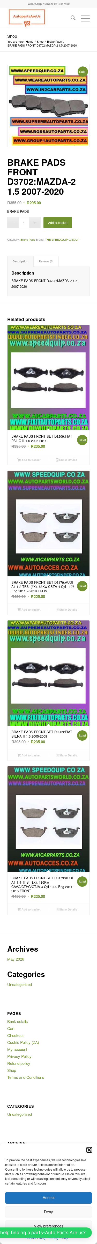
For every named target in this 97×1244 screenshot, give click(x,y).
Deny (48, 1212)
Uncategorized (19, 984)
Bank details (17, 1021)
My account (17, 1049)
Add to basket (57, 222)
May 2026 (15, 959)
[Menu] (83, 18)
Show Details (67, 460)
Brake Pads (27, 239)
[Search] (70, 18)
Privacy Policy (19, 1056)
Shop (12, 36)
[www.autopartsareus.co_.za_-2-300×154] (40, 18)
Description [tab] (20, 261)
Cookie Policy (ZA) (23, 1042)
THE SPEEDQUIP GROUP (62, 239)
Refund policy (18, 1063)
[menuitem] (70, 18)
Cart (10, 1028)
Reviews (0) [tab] (46, 261)
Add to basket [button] (31, 460)
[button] (89, 1149)
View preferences (48, 1226)
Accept (49, 1197)
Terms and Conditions (25, 1077)
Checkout (15, 1035)
